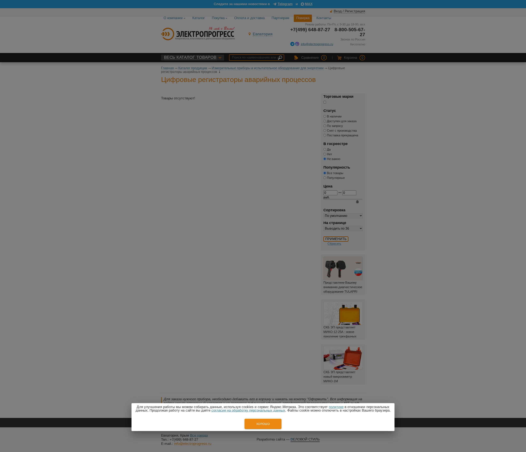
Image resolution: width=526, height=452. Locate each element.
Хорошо (263, 424)
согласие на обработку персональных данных (248, 410)
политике (336, 407)
